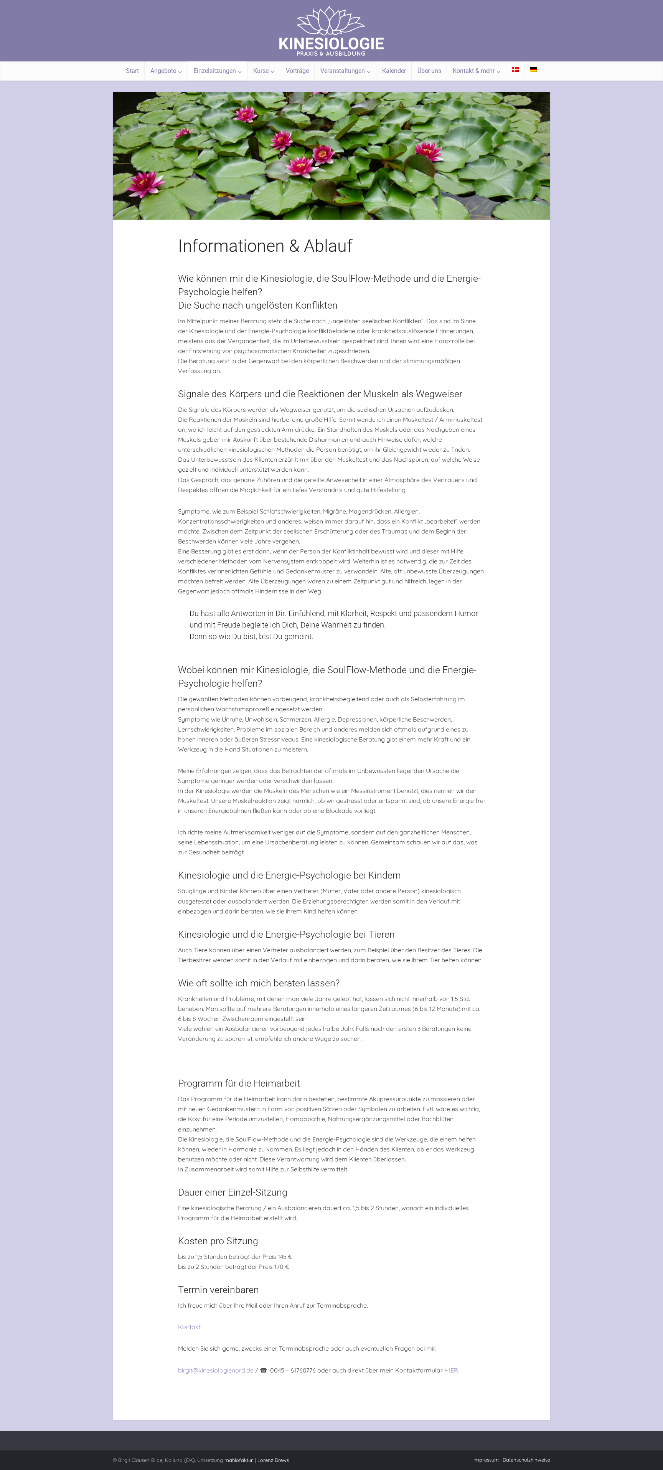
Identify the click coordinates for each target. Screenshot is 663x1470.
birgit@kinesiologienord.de (216, 1370)
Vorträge (297, 70)
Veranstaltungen (342, 70)
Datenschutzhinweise (526, 1460)
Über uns (429, 70)
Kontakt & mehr (474, 70)
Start (132, 70)
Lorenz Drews (273, 1460)
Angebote (163, 70)
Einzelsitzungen (214, 70)
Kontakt (189, 1327)
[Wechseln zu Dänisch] (515, 69)
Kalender (394, 70)
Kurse (261, 70)
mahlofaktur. (238, 1460)
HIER (451, 1370)
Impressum (486, 1460)
